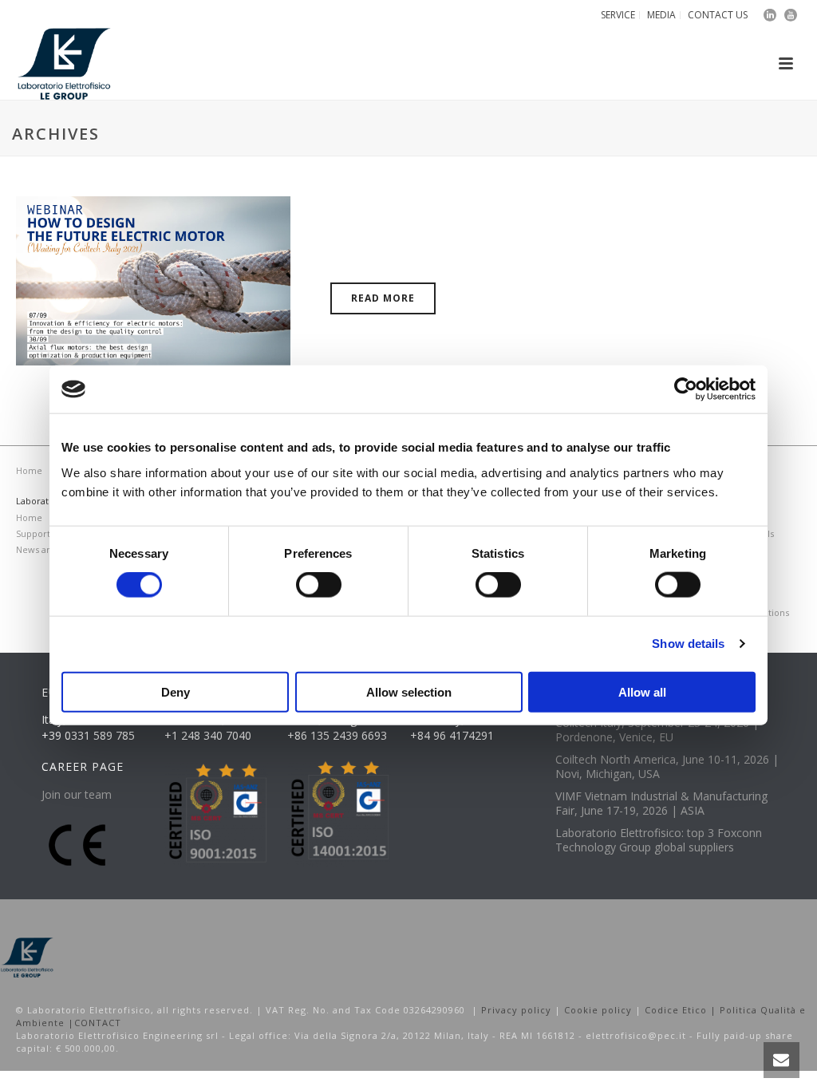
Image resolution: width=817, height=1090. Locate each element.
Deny (175, 691)
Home (29, 470)
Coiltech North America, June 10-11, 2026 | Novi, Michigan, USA (667, 766)
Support (33, 533)
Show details (688, 643)
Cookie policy (598, 1010)
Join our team (76, 794)
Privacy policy (516, 1010)
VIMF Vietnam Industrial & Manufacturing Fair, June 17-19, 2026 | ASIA (661, 803)
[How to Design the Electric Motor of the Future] (153, 279)
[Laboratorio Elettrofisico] (27, 956)
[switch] (318, 585)
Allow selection (409, 691)
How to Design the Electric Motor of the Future (535, 254)
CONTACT (97, 1023)
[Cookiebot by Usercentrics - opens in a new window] (686, 389)
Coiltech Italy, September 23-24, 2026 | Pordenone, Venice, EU (657, 730)
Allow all (642, 691)
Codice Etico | (682, 1010)
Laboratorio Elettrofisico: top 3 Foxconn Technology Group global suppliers (658, 840)
